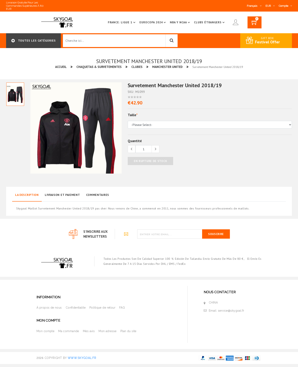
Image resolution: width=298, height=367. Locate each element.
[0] (254, 23)
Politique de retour (102, 307)
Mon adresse (108, 331)
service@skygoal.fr (231, 310)
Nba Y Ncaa (178, 22)
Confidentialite (76, 307)
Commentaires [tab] (97, 195)
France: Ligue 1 (120, 22)
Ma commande (68, 331)
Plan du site (128, 331)
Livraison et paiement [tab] (62, 195)
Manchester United (167, 67)
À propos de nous (49, 307)
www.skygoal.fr (82, 357)
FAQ (122, 307)
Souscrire (216, 234)
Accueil (61, 67)
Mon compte (45, 331)
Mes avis (89, 331)
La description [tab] (27, 195)
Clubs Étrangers (208, 22)
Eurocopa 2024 (151, 22)
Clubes (137, 67)
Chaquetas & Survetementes (99, 67)
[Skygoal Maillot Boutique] (57, 22)
